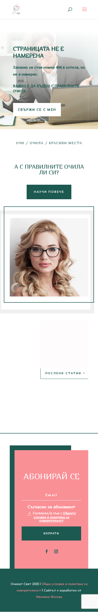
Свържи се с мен (37, 109)
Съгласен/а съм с (54, 516)
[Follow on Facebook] (46, 551)
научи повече (49, 192)
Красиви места (65, 143)
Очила (37, 143)
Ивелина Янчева (49, 597)
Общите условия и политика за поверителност (55, 516)
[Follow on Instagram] (56, 551)
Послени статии (63, 373)
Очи (20, 143)
